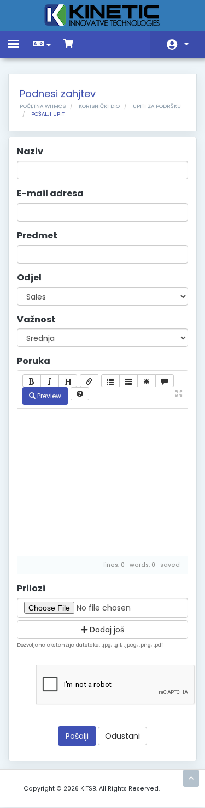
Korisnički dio (99, 106)
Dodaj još (105, 629)
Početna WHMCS (43, 106)
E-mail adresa (50, 194)
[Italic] (49, 380)
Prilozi (31, 589)
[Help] (80, 393)
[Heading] (67, 380)
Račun (177, 44)
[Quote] (164, 380)
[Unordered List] (110, 380)
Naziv (30, 152)
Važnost (36, 320)
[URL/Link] (89, 380)
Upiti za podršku (157, 106)
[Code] (146, 380)
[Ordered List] (128, 380)
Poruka (33, 361)
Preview (48, 395)
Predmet (37, 236)
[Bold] (31, 380)
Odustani (122, 736)
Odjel (29, 278)
